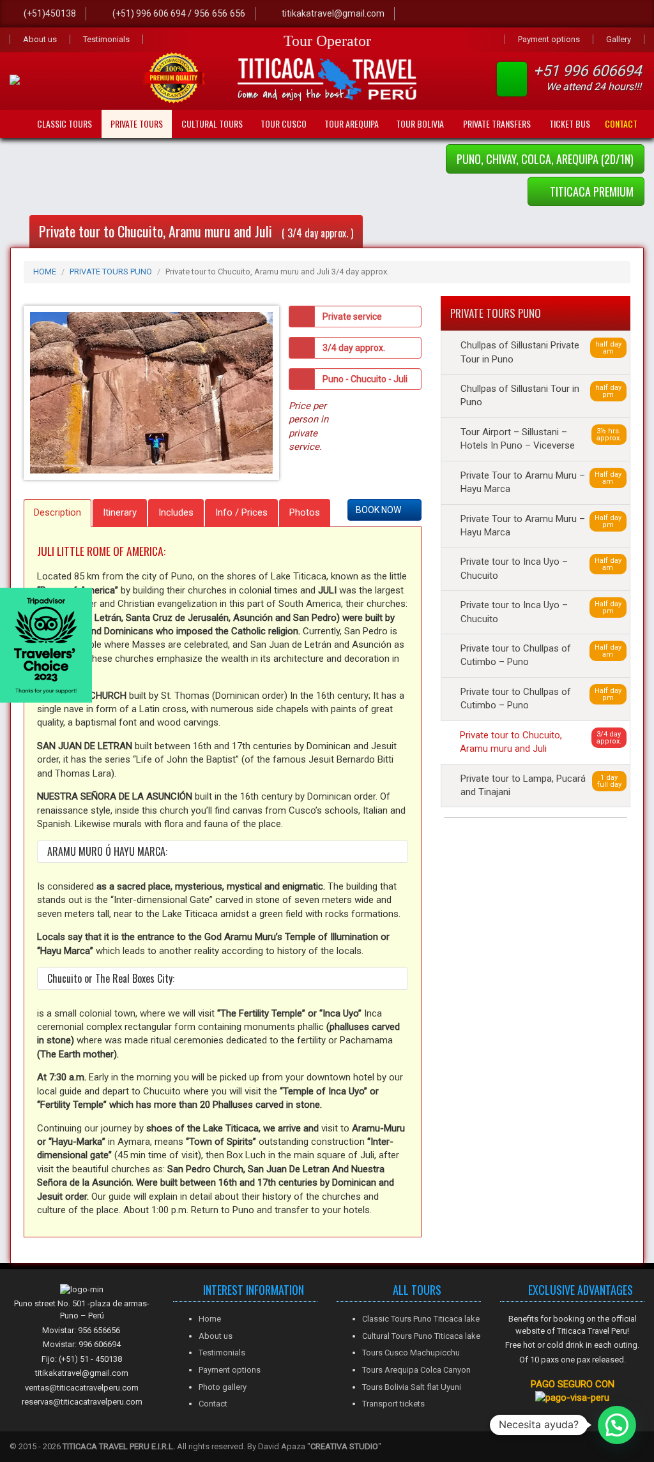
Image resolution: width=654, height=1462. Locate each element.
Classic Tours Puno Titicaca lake (421, 1319)
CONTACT (621, 123)
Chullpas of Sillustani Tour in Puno (540, 395)
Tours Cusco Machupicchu (411, 1352)
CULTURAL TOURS (212, 123)
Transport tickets (393, 1403)
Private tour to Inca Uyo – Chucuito (540, 568)
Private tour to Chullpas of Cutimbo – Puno (540, 655)
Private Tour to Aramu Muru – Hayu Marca (540, 482)
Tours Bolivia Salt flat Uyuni (411, 1387)
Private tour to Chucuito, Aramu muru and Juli (540, 741)
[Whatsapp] (468, 14)
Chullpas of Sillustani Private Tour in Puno (540, 351)
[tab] (57, 512)
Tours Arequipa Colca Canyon (416, 1370)
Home (210, 1319)
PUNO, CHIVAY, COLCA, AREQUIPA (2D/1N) (545, 159)
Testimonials (106, 39)
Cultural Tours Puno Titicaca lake (421, 1336)
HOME (44, 271)
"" (344, 1446)
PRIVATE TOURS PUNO (111, 271)
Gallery (618, 39)
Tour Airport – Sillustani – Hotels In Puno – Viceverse (540, 438)
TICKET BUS (569, 123)
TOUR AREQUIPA (351, 123)
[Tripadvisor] (495, 14)
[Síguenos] (441, 14)
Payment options (549, 39)
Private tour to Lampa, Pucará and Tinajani (540, 785)
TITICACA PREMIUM (590, 191)
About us (40, 39)
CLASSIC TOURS (64, 123)
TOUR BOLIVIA (420, 123)
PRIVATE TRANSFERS (497, 123)
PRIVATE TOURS (136, 123)
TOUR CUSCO (284, 123)
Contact (213, 1403)
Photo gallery (223, 1387)
